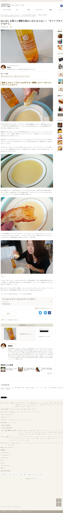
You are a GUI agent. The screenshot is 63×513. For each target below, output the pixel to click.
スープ (48, 433)
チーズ (20, 432)
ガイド (2, 463)
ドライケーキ (28, 438)
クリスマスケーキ (21, 419)
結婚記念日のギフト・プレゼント (36, 402)
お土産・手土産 (4, 409)
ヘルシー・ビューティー (5, 387)
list (40, 315)
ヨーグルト (42, 430)
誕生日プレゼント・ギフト (24, 402)
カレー (52, 433)
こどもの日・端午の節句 (6, 427)
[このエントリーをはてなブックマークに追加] (45, 312)
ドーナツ (12, 438)
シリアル (47, 430)
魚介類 (54, 432)
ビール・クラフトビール (42, 442)
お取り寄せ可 (4, 474)
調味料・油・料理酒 (30, 387)
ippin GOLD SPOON (5, 470)
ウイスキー (20, 442)
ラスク (59, 436)
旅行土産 (29, 409)
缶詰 (30, 433)
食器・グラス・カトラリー (7, 447)
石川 (17, 474)
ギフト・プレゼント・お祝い (7, 402)
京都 (13, 474)
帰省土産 (25, 409)
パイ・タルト (16, 436)
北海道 (29, 474)
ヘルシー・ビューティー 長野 (41, 387)
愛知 (25, 474)
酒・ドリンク (4, 443)
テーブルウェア (4, 452)
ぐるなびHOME (4, 511)
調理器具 (3, 450)
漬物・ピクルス (36, 430)
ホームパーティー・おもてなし (8, 411)
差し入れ (14, 409)
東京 (10, 474)
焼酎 (16, 442)
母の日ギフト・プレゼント (21, 406)
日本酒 (13, 442)
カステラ (33, 438)
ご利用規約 (20, 511)
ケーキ (12, 436)
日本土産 (34, 409)
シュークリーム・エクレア (52, 436)
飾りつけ (29, 411)
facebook (61, 6)
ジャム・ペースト (57, 430)
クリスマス (3, 419)
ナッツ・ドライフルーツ (26, 432)
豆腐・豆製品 (21, 433)
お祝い (17, 402)
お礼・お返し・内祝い (48, 402)
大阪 (37, 474)
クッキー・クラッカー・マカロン (26, 436)
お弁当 (33, 433)
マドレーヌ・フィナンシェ (20, 438)
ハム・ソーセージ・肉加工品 (46, 432)
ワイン (10, 442)
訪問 (10, 409)
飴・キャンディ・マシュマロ (16, 440)
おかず (37, 432)
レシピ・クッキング (35, 411)
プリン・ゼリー (43, 436)
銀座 (33, 474)
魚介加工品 (59, 432)
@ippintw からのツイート (31, 478)
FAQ (29, 511)
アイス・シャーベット (55, 438)
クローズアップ (4, 457)
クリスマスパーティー (30, 419)
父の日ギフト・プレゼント (32, 406)
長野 (3, 319)
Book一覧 (10, 506)
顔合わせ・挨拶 (20, 409)
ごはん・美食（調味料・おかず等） (18, 387)
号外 (2, 468)
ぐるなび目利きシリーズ (12, 511)
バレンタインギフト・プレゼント (53, 404)
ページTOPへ (58, 509)
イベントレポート (5, 455)
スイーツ (9, 417)
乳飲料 (12, 444)
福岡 (21, 474)
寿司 (36, 433)
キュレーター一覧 (4, 506)
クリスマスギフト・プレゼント (33, 404)
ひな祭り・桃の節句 (5, 425)
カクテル (50, 442)
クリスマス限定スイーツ (12, 419)
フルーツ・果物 (25, 440)
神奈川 (41, 474)
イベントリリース (5, 465)
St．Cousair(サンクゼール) (8, 76)
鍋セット (26, 433)
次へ (58, 500)
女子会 (25, 411)
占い (2, 460)
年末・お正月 (4, 422)
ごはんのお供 (29, 430)
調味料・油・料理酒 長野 (5, 388)
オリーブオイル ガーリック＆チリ (22, 76)
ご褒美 (54, 402)
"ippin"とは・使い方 (17, 506)
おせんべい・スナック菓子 (45, 438)
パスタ (33, 432)
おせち (10, 422)
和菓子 (37, 438)
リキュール (55, 442)
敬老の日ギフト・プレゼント (21, 404)
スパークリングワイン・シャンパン (30, 442)
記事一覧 (49, 373)
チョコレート (36, 436)
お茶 (9, 444)
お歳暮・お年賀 (43, 404)
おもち (15, 422)
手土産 (18, 411)
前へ (58, 504)
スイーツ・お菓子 (5, 436)
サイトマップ (25, 511)
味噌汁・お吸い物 (41, 433)
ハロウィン (3, 417)
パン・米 (51, 430)
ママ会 (21, 411)
